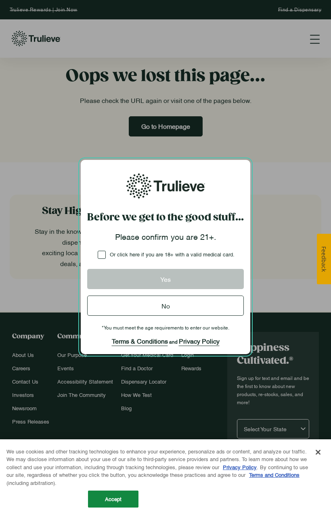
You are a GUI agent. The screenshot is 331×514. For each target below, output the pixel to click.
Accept (113, 498)
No (165, 305)
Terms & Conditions (140, 340)
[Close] (318, 452)
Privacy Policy (199, 340)
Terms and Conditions (274, 474)
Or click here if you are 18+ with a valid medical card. (172, 254)
